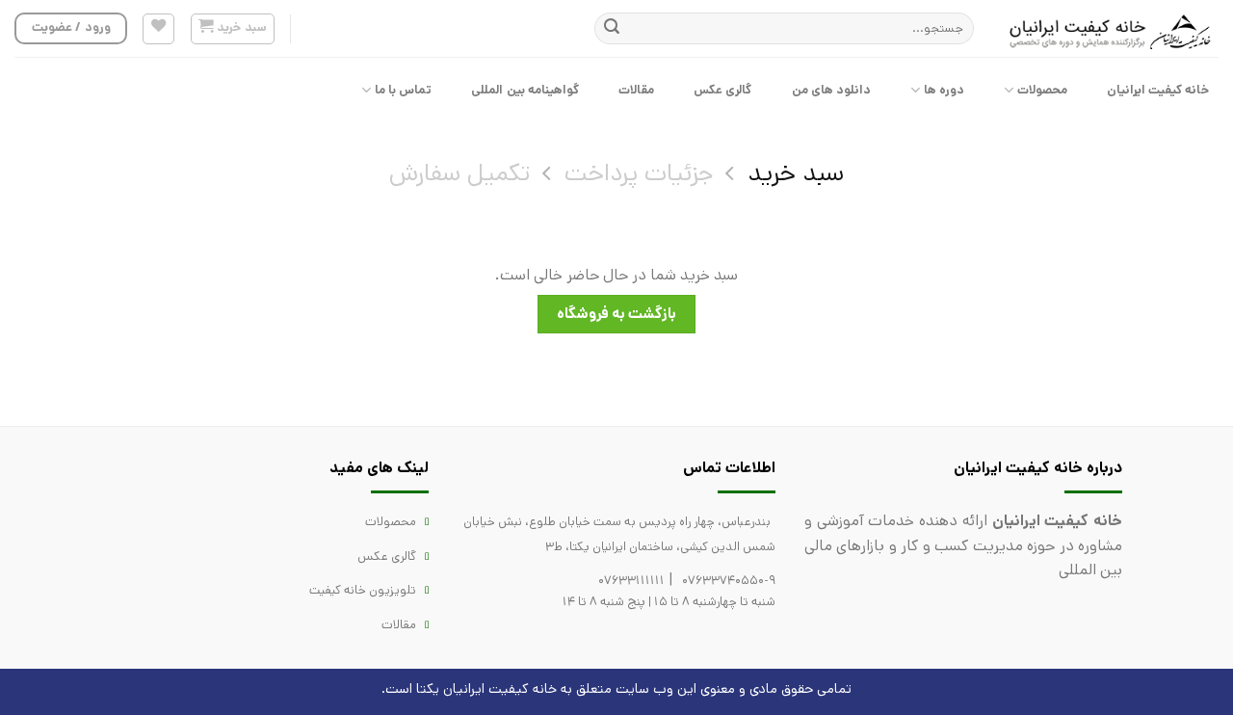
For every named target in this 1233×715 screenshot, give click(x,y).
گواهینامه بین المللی (525, 90)
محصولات (1042, 90)
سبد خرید (796, 174)
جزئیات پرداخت (639, 174)
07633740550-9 (728, 580)
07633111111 (631, 580)
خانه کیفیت (522, 689)
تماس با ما (404, 90)
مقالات (636, 90)
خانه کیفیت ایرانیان (1158, 90)
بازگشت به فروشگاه (617, 314)
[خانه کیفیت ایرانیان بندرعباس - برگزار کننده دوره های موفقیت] (1111, 29)
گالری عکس (722, 90)
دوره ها (944, 90)
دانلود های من (832, 90)
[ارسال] (611, 29)
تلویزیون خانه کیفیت (362, 590)
